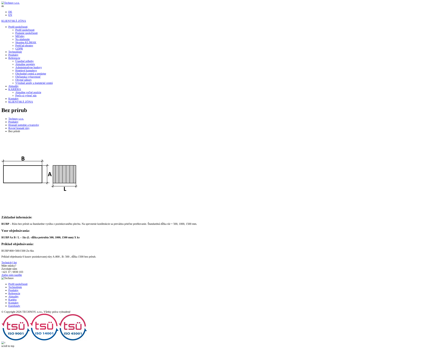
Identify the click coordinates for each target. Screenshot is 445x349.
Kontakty (13, 302)
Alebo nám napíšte (11, 275)
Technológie (15, 287)
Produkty (13, 290)
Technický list (9, 262)
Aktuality (13, 296)
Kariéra (12, 299)
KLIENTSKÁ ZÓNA (13, 20)
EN (10, 15)
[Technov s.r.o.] (10, 2)
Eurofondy (14, 305)
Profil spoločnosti (17, 284)
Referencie (14, 293)
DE (10, 11)
